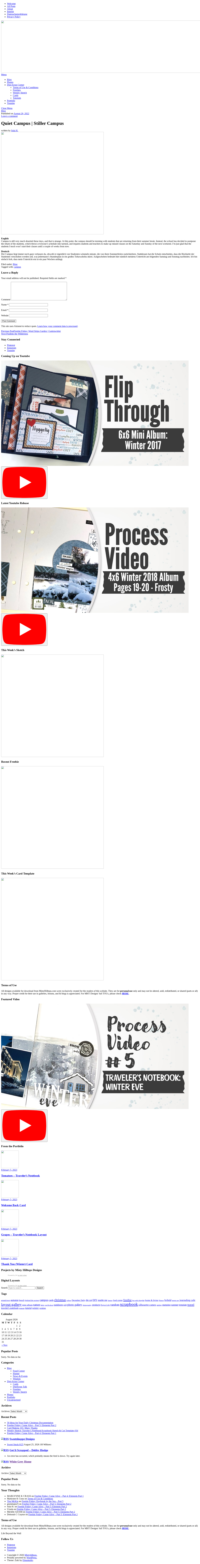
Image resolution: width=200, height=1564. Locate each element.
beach (21, 1300)
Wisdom (16, 1379)
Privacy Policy (13, 17)
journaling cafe (187, 1300)
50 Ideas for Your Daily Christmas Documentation (30, 1422)
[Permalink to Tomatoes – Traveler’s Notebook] (10, 1167)
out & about (49, 1305)
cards (51, 1300)
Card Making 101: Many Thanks (22, 1428)
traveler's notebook (10, 1308)
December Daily (78, 1300)
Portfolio (11, 100)
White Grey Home (20, 1461)
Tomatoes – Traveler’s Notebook (20, 1175)
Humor (161, 1300)
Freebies (17, 90)
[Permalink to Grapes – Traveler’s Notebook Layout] (10, 1226)
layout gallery (11, 1304)
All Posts (11, 6)
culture (68, 1300)
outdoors (58, 1304)
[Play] (24, 482)
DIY (95, 1300)
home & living (151, 1300)
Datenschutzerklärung (17, 14)
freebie (127, 1300)
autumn (14, 1300)
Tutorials (17, 98)
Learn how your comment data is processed (57, 326)
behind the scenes (32, 1300)
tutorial (28, 1308)
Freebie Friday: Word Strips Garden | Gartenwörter (31, 331)
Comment (5, 299)
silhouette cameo (147, 1304)
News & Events (20, 1376)
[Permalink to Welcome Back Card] (10, 1197)
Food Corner (19, 1371)
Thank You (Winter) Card (17, 1264)
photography (87, 1305)
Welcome (11, 3)
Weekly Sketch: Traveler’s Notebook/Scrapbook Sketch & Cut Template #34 (42, 1430)
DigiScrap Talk (20, 1386)
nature (36, 1304)
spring (159, 1305)
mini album (27, 1305)
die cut (89, 1300)
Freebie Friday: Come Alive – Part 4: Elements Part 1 (31, 1433)
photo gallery (74, 1304)
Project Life (105, 1305)
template (183, 1305)
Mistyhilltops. (31, 1555)
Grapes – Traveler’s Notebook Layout (24, 1234)
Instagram (11, 348)
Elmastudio (28, 1560)
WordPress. (32, 1557)
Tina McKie (12, 1501)
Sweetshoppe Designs (22, 1438)
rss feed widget (22, 1275)
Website (4, 315)
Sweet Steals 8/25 (15, 1444)
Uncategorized (13, 1400)
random (114, 1304)
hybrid (167, 1300)
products (96, 1305)
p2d (65, 1305)
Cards (15, 95)
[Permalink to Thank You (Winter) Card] (10, 1256)
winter (35, 1308)
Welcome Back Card (13, 1205)
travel (190, 1304)
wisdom (42, 1308)
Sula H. (14, 130)
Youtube (11, 103)
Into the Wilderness (14, 334)
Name (4, 304)
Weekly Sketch (20, 92)
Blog (9, 79)
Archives (5, 1411)
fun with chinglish (138, 1300)
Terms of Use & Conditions (25, 87)
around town (5, 1300)
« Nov (4, 1345)
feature (110, 1300)
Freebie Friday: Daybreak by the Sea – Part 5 (42, 1501)
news (42, 1305)
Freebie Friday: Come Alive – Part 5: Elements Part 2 (31, 1425)
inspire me (175, 1300)
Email (4, 310)
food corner (118, 1300)
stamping (166, 1305)
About (10, 9)
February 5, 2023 (9, 1170)
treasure (22, 1308)
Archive (5, 1473)
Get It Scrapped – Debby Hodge (29, 1450)
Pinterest (11, 345)
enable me (102, 1300)
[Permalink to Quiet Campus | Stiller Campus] (52, 233)
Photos (10, 82)
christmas (60, 1300)
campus (17, 267)
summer (174, 1304)
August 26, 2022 (21, 113)
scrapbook (129, 1304)
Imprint (10, 11)
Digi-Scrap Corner (15, 85)
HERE (125, 993)
